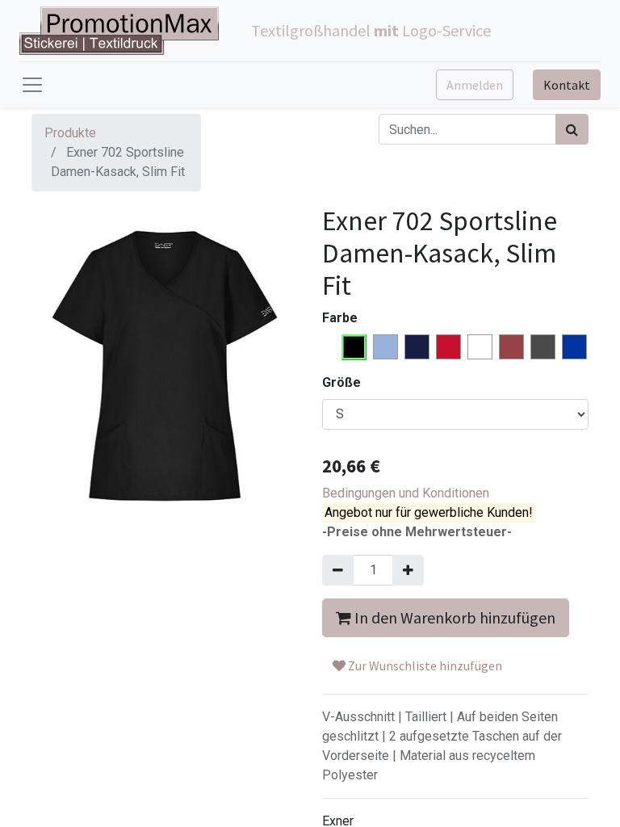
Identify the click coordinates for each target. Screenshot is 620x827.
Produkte (70, 133)
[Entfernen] (338, 570)
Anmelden (474, 85)
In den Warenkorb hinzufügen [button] (453, 617)
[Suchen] (572, 129)
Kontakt (566, 85)
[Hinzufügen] (408, 570)
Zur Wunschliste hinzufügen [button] (424, 665)
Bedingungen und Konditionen (405, 493)
